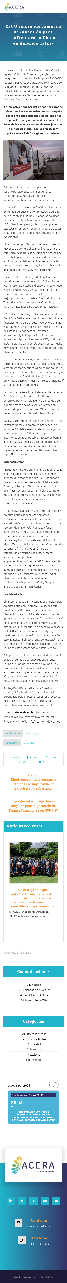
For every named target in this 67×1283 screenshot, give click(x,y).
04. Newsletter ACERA (34, 1000)
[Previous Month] (49, 1085)
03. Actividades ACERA (34, 995)
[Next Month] (56, 1085)
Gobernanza (34, 1049)
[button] (60, 7)
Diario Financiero (25, 712)
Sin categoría (38, 915)
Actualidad (29, 743)
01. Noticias (34, 984)
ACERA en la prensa (24, 911)
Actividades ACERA (34, 1039)
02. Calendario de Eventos (34, 990)
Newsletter (34, 1054)
